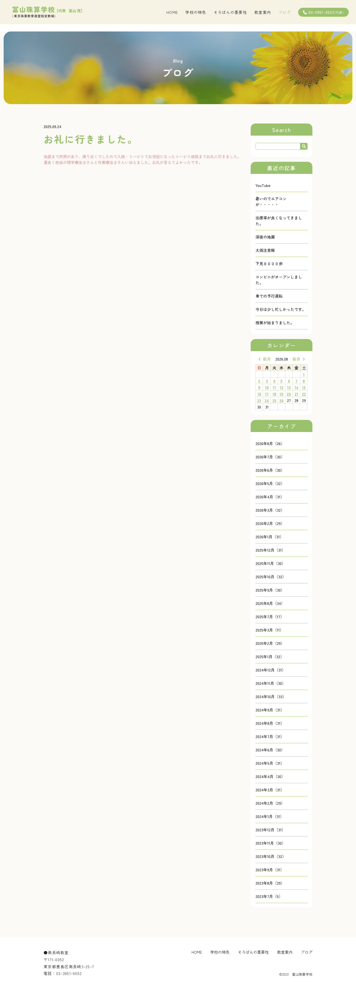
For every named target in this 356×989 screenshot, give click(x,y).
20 (289, 394)
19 (281, 394)
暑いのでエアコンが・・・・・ (270, 201)
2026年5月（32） (270, 483)
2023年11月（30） (270, 843)
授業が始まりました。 (274, 322)
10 (267, 387)
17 (267, 394)
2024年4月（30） (270, 776)
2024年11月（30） (270, 683)
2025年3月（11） (269, 630)
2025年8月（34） (270, 603)
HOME (172, 12)
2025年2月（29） (270, 643)
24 (267, 400)
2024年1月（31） (269, 816)
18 (274, 394)
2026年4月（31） (269, 497)
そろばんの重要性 (230, 12)
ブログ (284, 12)
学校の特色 (195, 12)
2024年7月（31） (269, 736)
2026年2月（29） (270, 523)
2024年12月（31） (270, 670)
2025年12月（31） (270, 550)
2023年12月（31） (270, 830)
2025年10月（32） (270, 576)
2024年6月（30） (270, 750)
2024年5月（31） (269, 763)
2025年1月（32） (269, 656)
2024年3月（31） (269, 790)
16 (259, 394)
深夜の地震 (265, 237)
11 (274, 387)
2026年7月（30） (270, 457)
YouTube (262, 185)
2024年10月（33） (270, 696)
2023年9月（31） (269, 870)
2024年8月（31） (269, 723)
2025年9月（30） (270, 590)
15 (304, 387)
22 (304, 394)
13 (289, 387)
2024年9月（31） (269, 710)
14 (296, 387)
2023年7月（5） (269, 896)
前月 (267, 359)
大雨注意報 (265, 250)
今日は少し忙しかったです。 (280, 309)
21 (296, 394)
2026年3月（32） (270, 510)
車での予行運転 (269, 296)
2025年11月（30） (270, 563)
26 (281, 400)
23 (259, 400)
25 (274, 400)
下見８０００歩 (269, 263)
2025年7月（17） (269, 616)
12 (281, 387)
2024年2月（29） (270, 803)
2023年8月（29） (270, 883)
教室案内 (262, 12)
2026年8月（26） (270, 443)
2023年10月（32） (270, 856)
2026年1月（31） (269, 537)
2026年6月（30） (270, 470)
